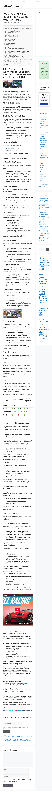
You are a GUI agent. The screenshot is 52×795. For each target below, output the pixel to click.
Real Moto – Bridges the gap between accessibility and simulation (44, 315)
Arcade (42, 165)
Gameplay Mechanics (10, 43)
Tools (41, 153)
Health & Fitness (44, 132)
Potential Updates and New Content (15, 56)
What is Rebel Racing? (10, 30)
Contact (44, 1)
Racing (5, 735)
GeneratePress (35, 793)
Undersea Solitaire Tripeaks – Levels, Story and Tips (43, 200)
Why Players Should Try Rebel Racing (15, 61)
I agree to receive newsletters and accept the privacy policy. (16, 727)
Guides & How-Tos (36, 1)
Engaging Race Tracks (12, 40)
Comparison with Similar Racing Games (16, 48)
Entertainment (43, 130)
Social (41, 148)
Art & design (43, 119)
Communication (44, 125)
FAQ (7, 64)
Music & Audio (43, 140)
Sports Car (8, 737)
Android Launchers (25, 1)
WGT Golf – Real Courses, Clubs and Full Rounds (44, 226)
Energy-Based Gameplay (13, 41)
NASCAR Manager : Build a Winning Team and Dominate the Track (43, 296)
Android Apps (6, 1)
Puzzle (41, 171)
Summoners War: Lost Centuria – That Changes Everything (44, 232)
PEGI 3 (27, 736)
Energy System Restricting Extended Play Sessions (18, 51)
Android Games (14, 1)
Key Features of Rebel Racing (12, 33)
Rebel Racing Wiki (19, 697)
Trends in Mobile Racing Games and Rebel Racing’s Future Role (20, 59)
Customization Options (13, 37)
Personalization (44, 142)
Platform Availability (12, 32)
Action (41, 163)
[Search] (47, 249)
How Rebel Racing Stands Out (14, 31)
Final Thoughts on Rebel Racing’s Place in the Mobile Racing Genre (20, 63)
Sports (41, 151)
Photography (43, 144)
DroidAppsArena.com (11, 6)
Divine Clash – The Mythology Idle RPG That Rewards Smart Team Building (44, 219)
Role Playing (43, 176)
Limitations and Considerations (12, 49)
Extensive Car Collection (13, 36)
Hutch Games (17, 736)
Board (41, 167)
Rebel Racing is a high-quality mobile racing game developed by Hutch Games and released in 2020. (18, 28)
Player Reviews (9, 44)
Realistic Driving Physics (13, 35)
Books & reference (44, 121)
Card (41, 169)
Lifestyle (42, 134)
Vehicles (12, 737)
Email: (4, 721)
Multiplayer (23, 736)
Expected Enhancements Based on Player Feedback (19, 57)
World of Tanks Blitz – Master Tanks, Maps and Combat (44, 212)
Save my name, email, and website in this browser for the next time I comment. (17, 780)
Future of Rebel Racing (11, 55)
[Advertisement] (44, 35)
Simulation (42, 178)
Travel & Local (43, 155)
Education (42, 127)
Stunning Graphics (12, 39)
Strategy (42, 182)
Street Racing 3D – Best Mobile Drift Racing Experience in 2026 (44, 263)
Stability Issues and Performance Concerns (17, 53)
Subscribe (6, 731)
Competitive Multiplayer (9, 736)
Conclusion (8, 60)
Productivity (43, 146)
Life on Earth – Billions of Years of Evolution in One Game (16, 739)
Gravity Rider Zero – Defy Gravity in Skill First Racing (44, 332)
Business (42, 123)
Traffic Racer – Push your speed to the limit (43, 279)
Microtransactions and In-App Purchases (16, 52)
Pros (9, 45)
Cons (9, 47)
